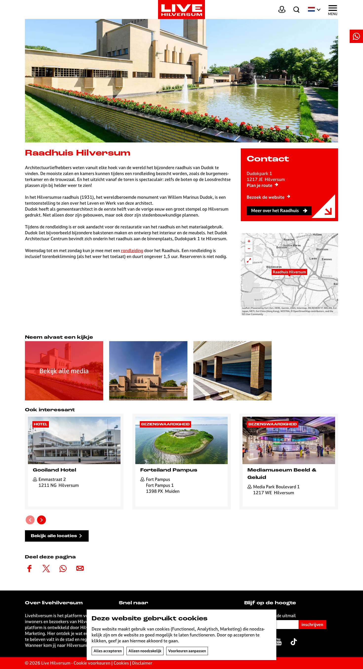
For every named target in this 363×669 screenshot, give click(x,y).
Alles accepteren (108, 651)
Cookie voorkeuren (92, 663)
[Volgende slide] (41, 519)
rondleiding (132, 250)
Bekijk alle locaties (54, 536)
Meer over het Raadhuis (275, 210)
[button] (289, 274)
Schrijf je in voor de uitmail (270, 615)
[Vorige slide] (30, 519)
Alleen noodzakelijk (144, 651)
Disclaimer (142, 663)
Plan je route (259, 185)
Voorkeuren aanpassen (187, 651)
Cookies (121, 663)
